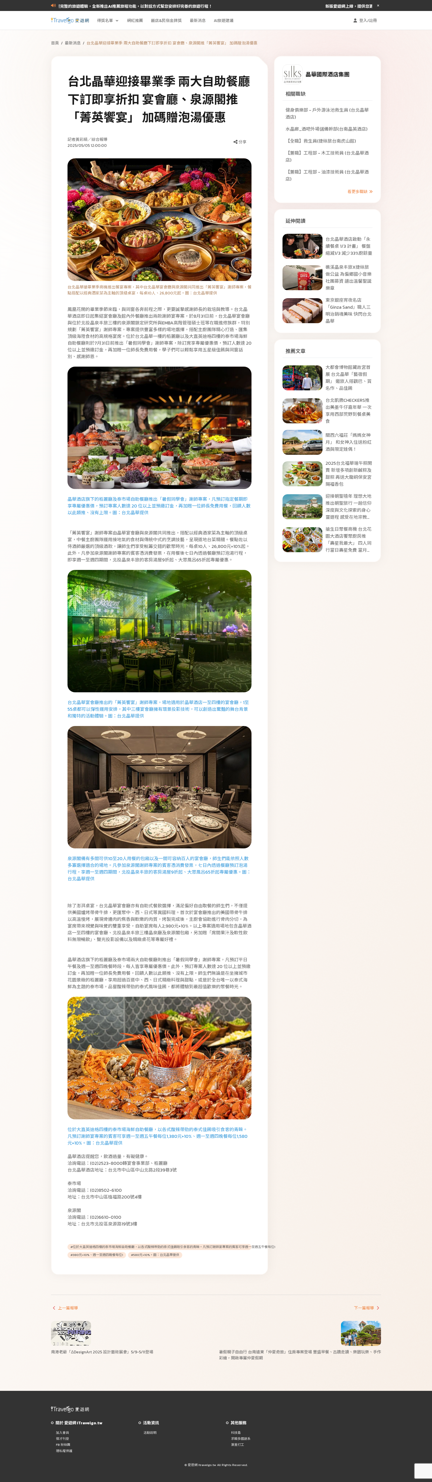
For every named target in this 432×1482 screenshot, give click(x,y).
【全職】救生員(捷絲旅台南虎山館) (321, 141)
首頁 (55, 43)
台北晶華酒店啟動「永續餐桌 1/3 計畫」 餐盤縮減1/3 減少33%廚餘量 (349, 246)
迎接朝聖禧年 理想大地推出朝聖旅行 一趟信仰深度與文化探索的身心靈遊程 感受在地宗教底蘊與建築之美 (349, 507)
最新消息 (198, 20)
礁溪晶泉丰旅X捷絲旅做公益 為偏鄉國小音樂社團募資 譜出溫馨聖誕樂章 (349, 277)
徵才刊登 (62, 1439)
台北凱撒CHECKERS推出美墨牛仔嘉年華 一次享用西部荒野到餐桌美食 (349, 411)
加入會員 (62, 1433)
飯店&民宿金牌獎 (166, 20)
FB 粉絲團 (63, 1445)
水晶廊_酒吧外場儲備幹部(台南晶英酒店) (327, 129)
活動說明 (150, 1433)
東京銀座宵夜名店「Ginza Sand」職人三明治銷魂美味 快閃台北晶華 (349, 310)
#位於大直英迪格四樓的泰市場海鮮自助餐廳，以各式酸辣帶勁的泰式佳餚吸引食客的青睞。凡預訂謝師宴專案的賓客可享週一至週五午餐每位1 (159, 1247)
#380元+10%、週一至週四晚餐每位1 (96, 1255)
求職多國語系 (240, 1439)
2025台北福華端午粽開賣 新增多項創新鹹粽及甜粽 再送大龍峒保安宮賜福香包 (349, 474)
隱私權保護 (64, 1451)
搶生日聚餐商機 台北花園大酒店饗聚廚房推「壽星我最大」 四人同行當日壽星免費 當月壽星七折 (349, 540)
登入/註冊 (368, 20)
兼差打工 (237, 1445)
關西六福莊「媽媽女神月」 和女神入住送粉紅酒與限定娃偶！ (349, 442)
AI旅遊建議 (224, 20)
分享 (242, 142)
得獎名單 (105, 20)
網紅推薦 (135, 20)
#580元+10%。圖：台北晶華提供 (155, 1255)
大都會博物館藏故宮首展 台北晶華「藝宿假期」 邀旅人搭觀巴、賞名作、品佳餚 (349, 378)
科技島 (236, 1433)
